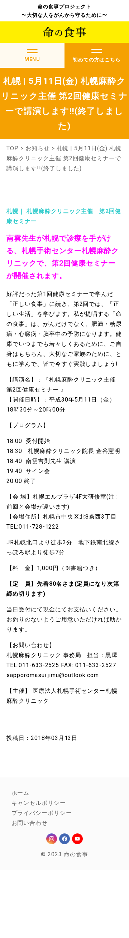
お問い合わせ (29, 823)
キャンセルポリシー (38, 803)
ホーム (20, 793)
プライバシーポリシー (41, 813)
